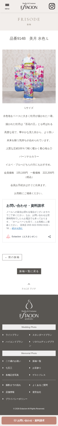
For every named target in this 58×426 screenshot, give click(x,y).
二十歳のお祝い (13, 361)
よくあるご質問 (40, 385)
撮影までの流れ (13, 385)
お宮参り (36, 368)
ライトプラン (12, 335)
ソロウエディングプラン (41, 343)
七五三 (9, 368)
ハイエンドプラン (14, 341)
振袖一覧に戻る (29, 271)
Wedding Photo (29, 327)
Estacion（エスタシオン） (29, 6)
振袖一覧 (36, 361)
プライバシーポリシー (16, 399)
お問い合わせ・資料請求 (31, 420)
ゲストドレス (38, 375)
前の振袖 (13, 257)
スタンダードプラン (42, 335)
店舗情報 (10, 392)
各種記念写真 (12, 375)
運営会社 (36, 392)
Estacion (23, 409)
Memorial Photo (29, 353)
